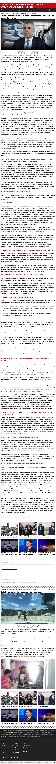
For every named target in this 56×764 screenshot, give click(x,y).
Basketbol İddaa (15, 745)
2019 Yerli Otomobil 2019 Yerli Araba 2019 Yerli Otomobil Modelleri (16, 13)
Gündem (34, 13)
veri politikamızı (40, 762)
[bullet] (18, 579)
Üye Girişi (3, 743)
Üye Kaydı (3, 745)
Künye (2, 747)
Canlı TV (5, 10)
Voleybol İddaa (15, 752)
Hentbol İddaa (15, 747)
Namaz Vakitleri (43, 10)
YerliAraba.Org (9, 732)
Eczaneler (53, 10)
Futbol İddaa (15, 743)
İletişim (2, 752)
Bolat (3, 517)
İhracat (9, 517)
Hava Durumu (14, 10)
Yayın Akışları (33, 10)
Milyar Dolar (28, 517)
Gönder (6, 579)
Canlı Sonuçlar (26, 745)
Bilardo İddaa (15, 750)
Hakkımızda (3, 750)
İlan (16, 517)
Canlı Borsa (23, 10)
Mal (21, 517)
